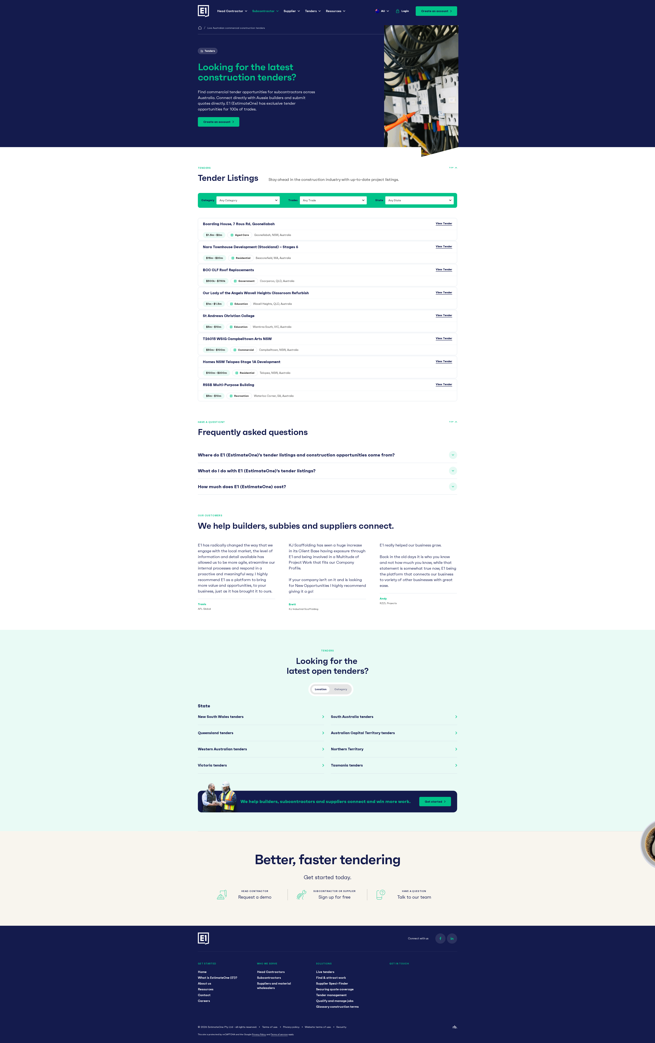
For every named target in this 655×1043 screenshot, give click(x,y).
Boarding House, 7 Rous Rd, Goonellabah (239, 224)
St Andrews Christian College (228, 316)
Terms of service (279, 1034)
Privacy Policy (259, 1034)
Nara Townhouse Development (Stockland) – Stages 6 (250, 247)
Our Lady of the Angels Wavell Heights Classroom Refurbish (256, 293)
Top (451, 168)
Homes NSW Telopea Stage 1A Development (241, 362)
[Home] (200, 28)
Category (207, 200)
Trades (293, 200)
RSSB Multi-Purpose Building (228, 385)
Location (320, 689)
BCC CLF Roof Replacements (228, 270)
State (379, 200)
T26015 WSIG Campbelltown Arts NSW (237, 339)
